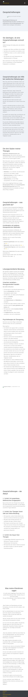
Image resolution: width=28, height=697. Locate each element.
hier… (6, 243)
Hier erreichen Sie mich (14, 575)
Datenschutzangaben (7, 694)
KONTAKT (5, 691)
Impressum (5, 696)
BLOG (4, 692)
